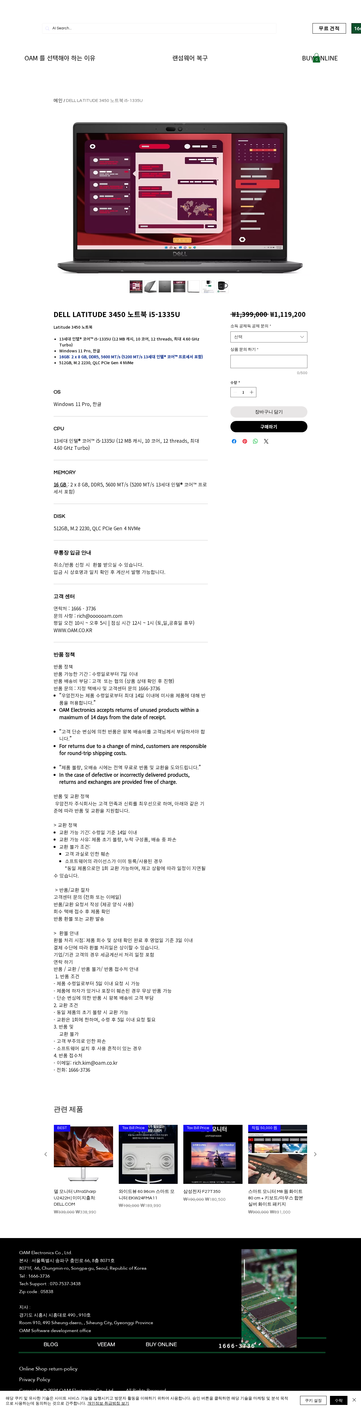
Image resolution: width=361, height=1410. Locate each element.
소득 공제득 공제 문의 (250, 326)
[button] (316, 57)
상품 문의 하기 (244, 350)
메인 (58, 100)
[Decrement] (234, 392)
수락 (339, 1400)
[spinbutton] (243, 392)
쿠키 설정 (313, 1400)
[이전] (45, 1154)
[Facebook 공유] (234, 441)
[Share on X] (266, 441)
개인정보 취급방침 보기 (108, 1403)
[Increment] (252, 392)
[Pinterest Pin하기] (244, 441)
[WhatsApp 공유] (255, 441)
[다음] (315, 1154)
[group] (180, 1173)
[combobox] (268, 336)
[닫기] (354, 1400)
